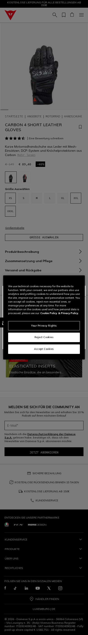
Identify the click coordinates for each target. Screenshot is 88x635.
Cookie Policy (48, 313)
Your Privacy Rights (44, 325)
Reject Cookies (44, 337)
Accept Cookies (44, 349)
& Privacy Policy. (68, 313)
